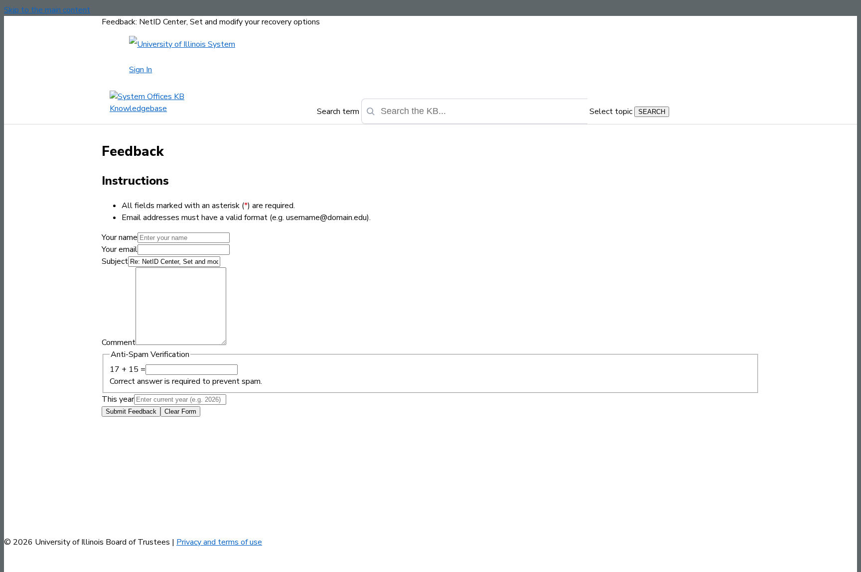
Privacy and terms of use (219, 542)
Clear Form (180, 411)
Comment (119, 342)
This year (118, 399)
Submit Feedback (131, 411)
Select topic (610, 111)
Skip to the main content (47, 9)
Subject (115, 261)
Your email (120, 249)
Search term (338, 111)
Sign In (140, 69)
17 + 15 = (127, 369)
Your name (120, 237)
